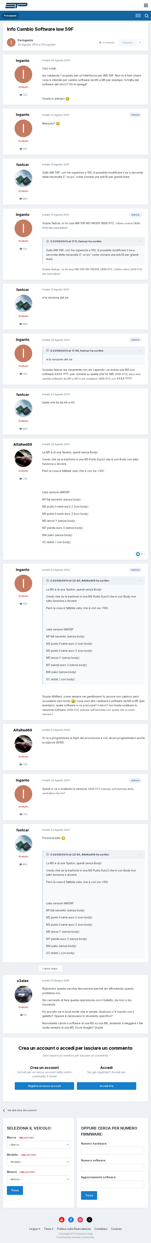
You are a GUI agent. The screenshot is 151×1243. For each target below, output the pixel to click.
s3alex (23, 981)
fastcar (22, 165)
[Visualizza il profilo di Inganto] (11, 42)
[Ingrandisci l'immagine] (67, 98)
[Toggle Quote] (48, 241)
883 (25, 198)
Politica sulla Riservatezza (74, 1228)
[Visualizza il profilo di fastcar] (23, 178)
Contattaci (100, 1228)
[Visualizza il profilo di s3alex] (23, 994)
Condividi (107, 42)
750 (25, 478)
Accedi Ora (106, 1085)
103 (24, 94)
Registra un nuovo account (44, 1085)
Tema (48, 1228)
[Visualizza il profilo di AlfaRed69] (23, 458)
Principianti (48, 44)
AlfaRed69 (22, 444)
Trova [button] (15, 1190)
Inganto (27, 40)
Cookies (116, 1228)
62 (25, 1014)
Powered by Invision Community (75, 1237)
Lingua (34, 1228)
